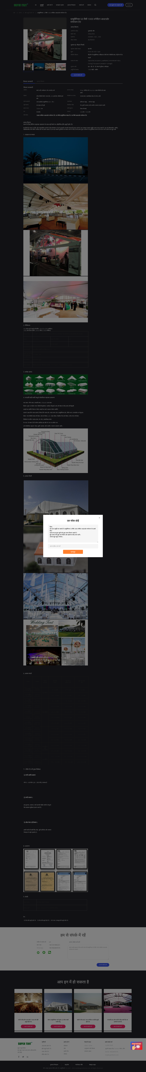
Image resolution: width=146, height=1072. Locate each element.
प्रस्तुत (73, 552)
